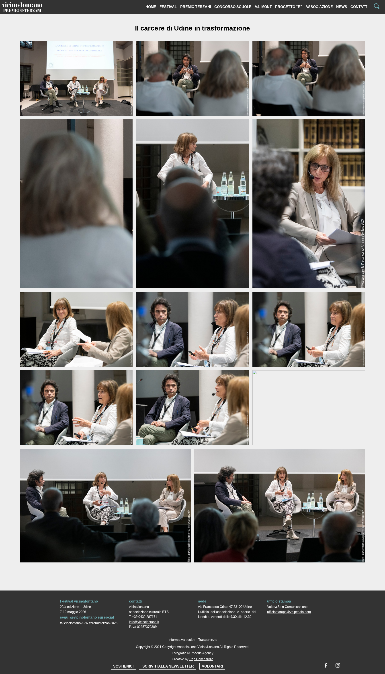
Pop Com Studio (201, 659)
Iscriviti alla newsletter (167, 666)
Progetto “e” (288, 7)
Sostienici (123, 666)
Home (150, 7)
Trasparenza (207, 639)
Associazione (319, 7)
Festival (168, 7)
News (341, 7)
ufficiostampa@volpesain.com (289, 612)
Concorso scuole (233, 7)
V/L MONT (263, 7)
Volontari (212, 666)
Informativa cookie (181, 639)
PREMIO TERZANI (195, 7)
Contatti (359, 7)
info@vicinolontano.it (144, 622)
